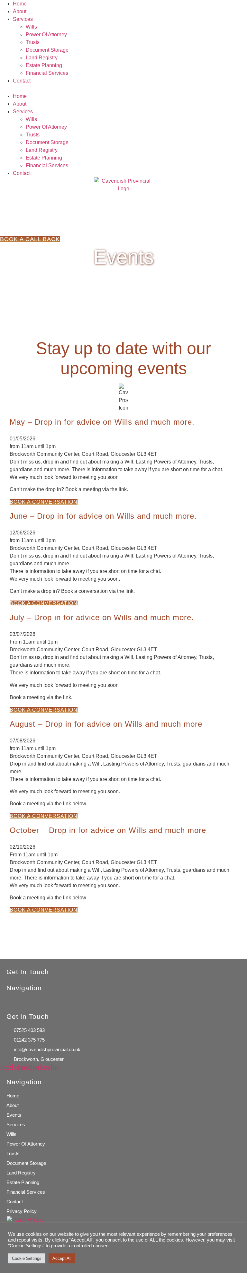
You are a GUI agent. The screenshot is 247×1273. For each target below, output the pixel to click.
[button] (123, 88)
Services (23, 19)
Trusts (33, 42)
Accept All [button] (61, 1258)
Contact (22, 80)
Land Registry (42, 57)
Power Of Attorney (46, 34)
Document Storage (47, 50)
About (19, 11)
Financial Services (47, 73)
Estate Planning (44, 65)
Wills (31, 27)
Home (20, 3)
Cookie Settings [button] (26, 1258)
